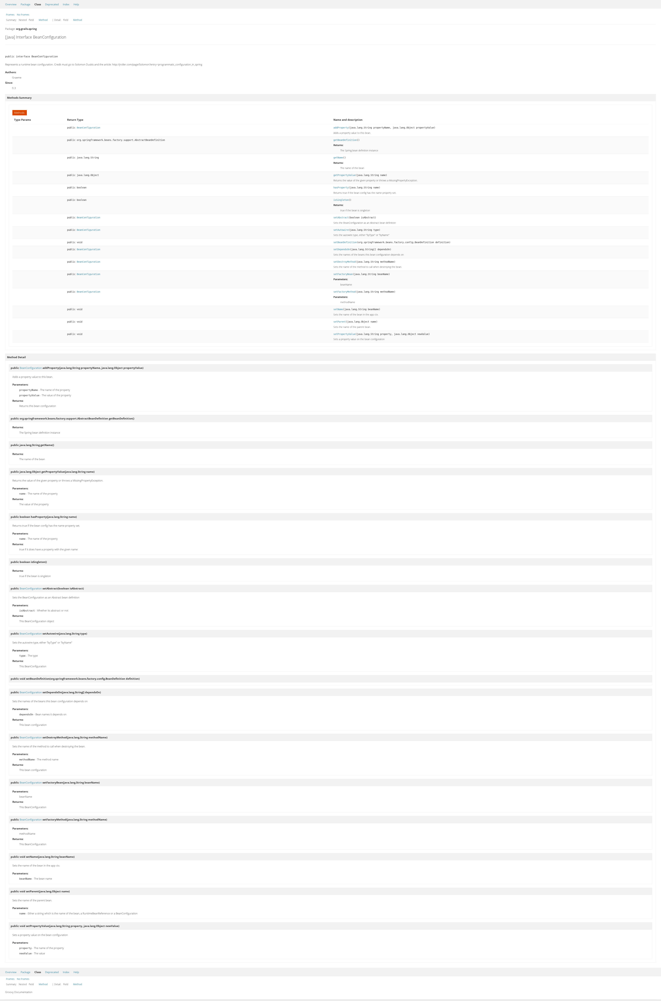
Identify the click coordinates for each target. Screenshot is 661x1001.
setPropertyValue (344, 334)
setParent (339, 321)
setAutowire (341, 230)
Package (25, 4)
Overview (11, 4)
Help (76, 4)
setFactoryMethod (344, 291)
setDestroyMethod (344, 261)
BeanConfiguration (88, 127)
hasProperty (341, 187)
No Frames (23, 14)
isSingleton (341, 200)
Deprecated (52, 4)
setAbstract (341, 217)
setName (338, 309)
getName (338, 157)
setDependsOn (341, 249)
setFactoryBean (343, 274)
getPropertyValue (344, 175)
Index (66, 4)
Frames (10, 14)
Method (43, 20)
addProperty (341, 127)
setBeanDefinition (345, 242)
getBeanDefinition (345, 140)
